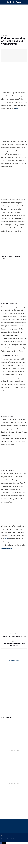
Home (2, 35)
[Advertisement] (14, 77)
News (6, 35)
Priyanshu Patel (6, 46)
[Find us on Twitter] (1, 836)
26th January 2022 (16, 46)
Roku (17, 108)
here (6, 539)
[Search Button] (26, 2)
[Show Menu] (1, 2)
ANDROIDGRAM (6, 548)
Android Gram (14, 2)
